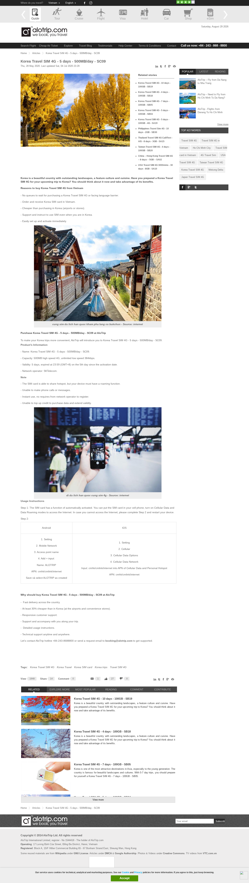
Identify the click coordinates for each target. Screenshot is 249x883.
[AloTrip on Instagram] (92, 4)
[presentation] (34, 689)
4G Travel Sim (208, 155)
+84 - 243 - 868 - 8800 (204, 45)
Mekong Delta (216, 169)
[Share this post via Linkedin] (157, 67)
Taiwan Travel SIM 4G (211, 162)
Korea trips (101, 667)
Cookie (125, 872)
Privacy (138, 872)
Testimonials (105, 45)
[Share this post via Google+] (169, 66)
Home (24, 53)
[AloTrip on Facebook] (84, 3)
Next (225, 14)
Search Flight (28, 45)
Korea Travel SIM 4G (42, 667)
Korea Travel (64, 667)
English (69, 2)
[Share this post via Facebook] (165, 67)
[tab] (34, 689)
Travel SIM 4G (118, 667)
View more (98, 799)
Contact (171, 45)
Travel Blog (85, 45)
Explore (68, 45)
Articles (36, 53)
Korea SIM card (83, 667)
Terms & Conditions (150, 45)
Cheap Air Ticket (48, 45)
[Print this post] (174, 67)
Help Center (125, 45)
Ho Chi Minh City (202, 147)
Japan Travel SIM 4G (192, 177)
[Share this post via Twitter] (161, 66)
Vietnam (52, 2)
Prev (23, 14)
